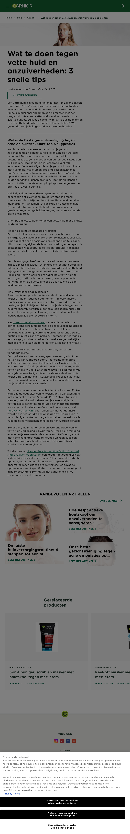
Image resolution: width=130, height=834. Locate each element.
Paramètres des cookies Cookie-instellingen (62, 826)
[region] (65, 793)
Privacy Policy (12, 793)
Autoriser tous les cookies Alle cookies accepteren (62, 801)
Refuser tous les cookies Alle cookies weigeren (62, 814)
